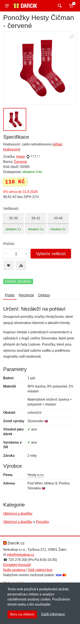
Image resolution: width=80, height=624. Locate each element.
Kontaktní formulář (17, 565)
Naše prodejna (14, 570)
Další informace (53, 614)
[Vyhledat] (59, 5)
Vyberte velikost (51, 253)
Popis (10, 295)
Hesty (20, 156)
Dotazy (44, 295)
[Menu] (7, 6)
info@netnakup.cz (20, 554)
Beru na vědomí (22, 614)
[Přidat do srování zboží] (21, 265)
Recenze (26, 295)
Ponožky (42, 522)
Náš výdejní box (40, 570)
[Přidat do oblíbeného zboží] (8, 265)
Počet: (9, 244)
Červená (20, 161)
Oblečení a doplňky (17, 513)
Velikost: (11, 208)
